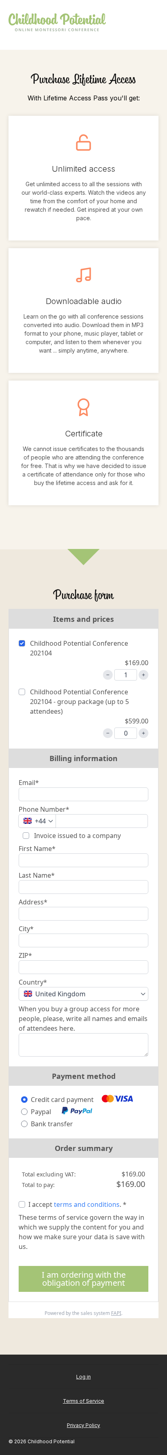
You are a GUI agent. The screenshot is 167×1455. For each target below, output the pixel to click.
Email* (29, 782)
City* (26, 928)
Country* (33, 982)
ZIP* (25, 955)
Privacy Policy (83, 1425)
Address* (33, 902)
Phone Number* (44, 809)
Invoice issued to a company (76, 835)
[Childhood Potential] (57, 23)
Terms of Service (83, 1401)
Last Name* (37, 875)
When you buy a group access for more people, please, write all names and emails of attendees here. (83, 1018)
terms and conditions (87, 1204)
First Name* (37, 848)
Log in (83, 1377)
